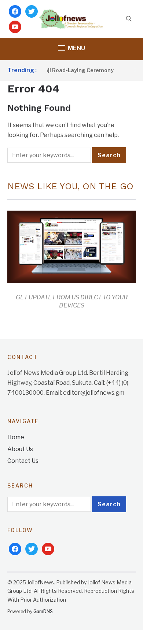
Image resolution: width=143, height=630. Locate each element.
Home (15, 437)
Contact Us (22, 460)
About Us (20, 449)
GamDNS (43, 611)
